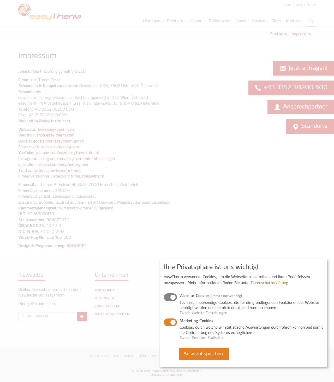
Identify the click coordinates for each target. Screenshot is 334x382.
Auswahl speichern (203, 354)
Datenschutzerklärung (269, 283)
